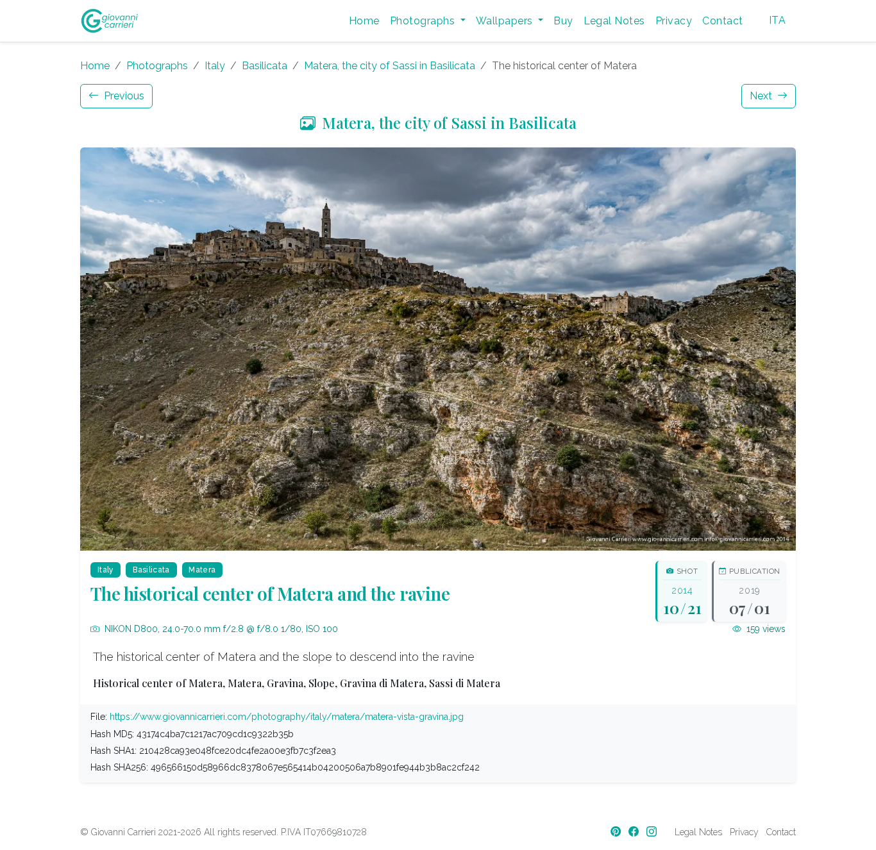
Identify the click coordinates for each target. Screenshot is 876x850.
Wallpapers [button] (505, 21)
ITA (777, 20)
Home (364, 21)
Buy (563, 21)
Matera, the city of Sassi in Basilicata (389, 66)
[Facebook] (634, 832)
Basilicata (264, 66)
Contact (722, 21)
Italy (215, 66)
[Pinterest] (617, 832)
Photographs (157, 66)
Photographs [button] (424, 21)
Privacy (673, 21)
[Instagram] (652, 832)
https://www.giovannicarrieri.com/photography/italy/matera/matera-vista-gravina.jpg (287, 717)
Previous (122, 96)
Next (762, 96)
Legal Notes (614, 21)
